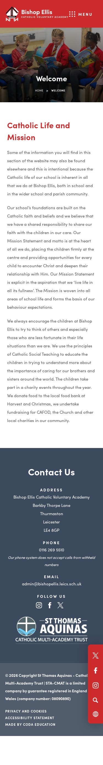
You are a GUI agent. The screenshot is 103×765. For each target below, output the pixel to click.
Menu (85, 14)
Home (39, 90)
